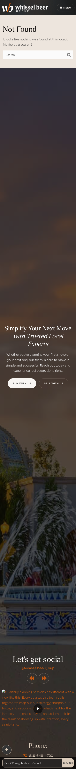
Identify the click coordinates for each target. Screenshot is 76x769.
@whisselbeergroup (38, 668)
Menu (67, 7)
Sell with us (53, 383)
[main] (38, 34)
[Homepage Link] (25, 7)
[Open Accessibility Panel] (6, 749)
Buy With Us (22, 383)
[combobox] (4, 762)
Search (68, 763)
